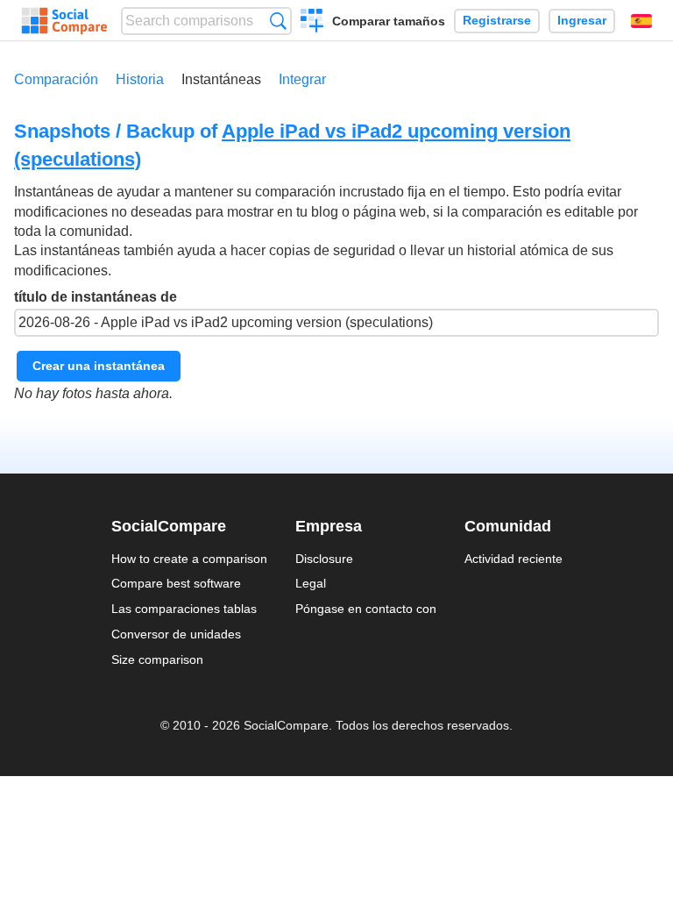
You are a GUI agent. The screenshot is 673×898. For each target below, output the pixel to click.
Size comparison (157, 659)
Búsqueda (278, 20)
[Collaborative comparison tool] (64, 21)
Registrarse (497, 20)
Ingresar (581, 20)
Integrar (302, 79)
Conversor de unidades (176, 634)
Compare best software (176, 583)
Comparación (56, 79)
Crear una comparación (312, 22)
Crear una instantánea (98, 366)
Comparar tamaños (388, 21)
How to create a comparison (189, 559)
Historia (140, 79)
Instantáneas (221, 79)
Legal (310, 583)
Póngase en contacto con (365, 609)
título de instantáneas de (95, 296)
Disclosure (324, 559)
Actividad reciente (513, 559)
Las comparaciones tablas (184, 609)
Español (641, 21)
